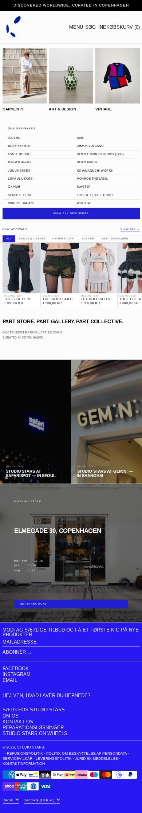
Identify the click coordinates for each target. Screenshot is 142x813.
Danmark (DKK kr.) (39, 800)
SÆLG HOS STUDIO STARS (34, 709)
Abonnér (14, 652)
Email (10, 680)
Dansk (8, 800)
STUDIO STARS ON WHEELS (35, 733)
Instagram (17, 674)
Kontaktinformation (24, 764)
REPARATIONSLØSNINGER (33, 727)
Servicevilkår (17, 759)
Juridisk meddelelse (96, 759)
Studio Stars (30, 747)
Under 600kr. (63, 238)
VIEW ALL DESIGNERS (71, 213)
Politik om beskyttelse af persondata (86, 753)
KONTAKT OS (18, 721)
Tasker (88, 238)
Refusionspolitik (25, 753)
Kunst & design (32, 238)
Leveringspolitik (54, 759)
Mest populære (115, 238)
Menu (76, 27)
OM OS (11, 716)
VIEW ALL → (130, 229)
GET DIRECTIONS (33, 603)
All (9, 238)
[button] (90, 27)
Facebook (16, 668)
